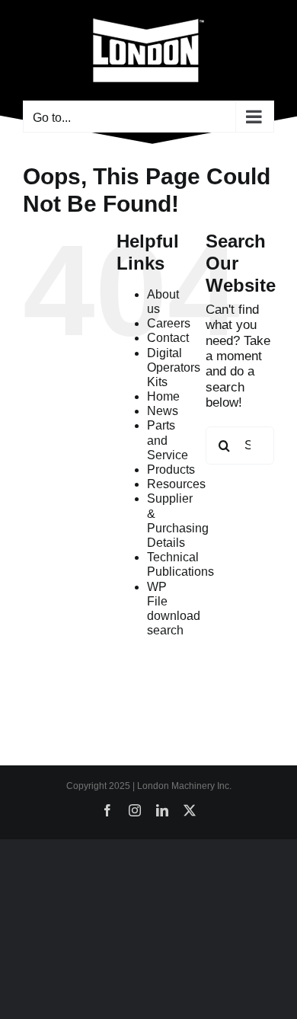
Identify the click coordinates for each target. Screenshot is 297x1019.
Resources (176, 484)
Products (171, 469)
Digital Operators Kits (173, 367)
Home (163, 396)
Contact (168, 337)
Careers (168, 323)
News (162, 410)
